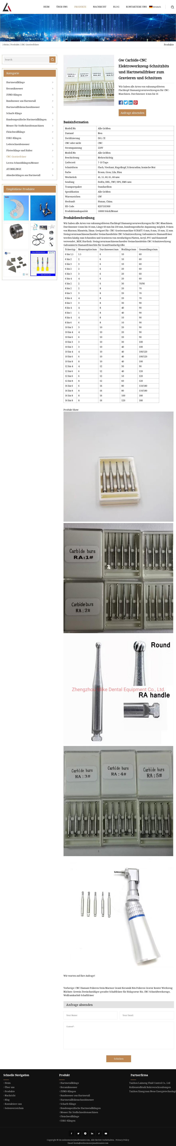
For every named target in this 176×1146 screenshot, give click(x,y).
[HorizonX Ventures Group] (7, 7)
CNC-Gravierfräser (30, 44)
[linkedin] (92, 1133)
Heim (46, 6)
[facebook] (71, 1133)
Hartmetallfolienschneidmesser (23, 107)
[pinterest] (85, 1133)
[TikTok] (99, 1133)
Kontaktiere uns (136, 6)
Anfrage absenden (132, 113)
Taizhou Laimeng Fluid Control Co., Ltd (149, 1082)
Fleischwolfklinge (15, 131)
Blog (116, 6)
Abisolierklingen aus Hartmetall (23, 175)
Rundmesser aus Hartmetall (21, 100)
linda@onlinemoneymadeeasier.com (91, 1143)
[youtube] (106, 1133)
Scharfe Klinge (14, 113)
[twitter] (78, 1133)
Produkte (80, 6)
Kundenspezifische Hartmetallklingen (26, 119)
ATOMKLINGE (13, 169)
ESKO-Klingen (13, 138)
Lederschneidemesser (18, 144)
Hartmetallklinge (15, 82)
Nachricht (99, 6)
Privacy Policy (122, 1140)
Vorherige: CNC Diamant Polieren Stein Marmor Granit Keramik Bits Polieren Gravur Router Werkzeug (118, 988)
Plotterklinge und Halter (19, 150)
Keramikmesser (14, 88)
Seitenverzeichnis (14, 1108)
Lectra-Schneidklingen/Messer (22, 162)
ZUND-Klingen (14, 94)
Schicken (118, 1058)
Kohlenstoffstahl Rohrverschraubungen (150, 1087)
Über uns (62, 6)
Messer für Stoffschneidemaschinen (25, 125)
